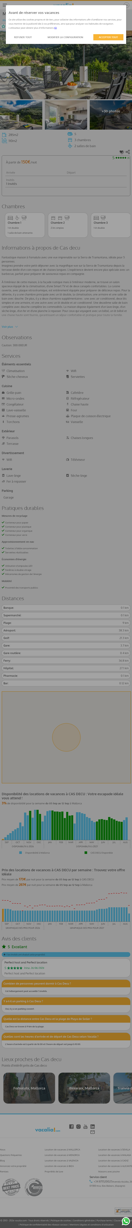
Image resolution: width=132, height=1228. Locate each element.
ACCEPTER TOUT (108, 37)
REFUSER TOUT (23, 37)
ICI (55, 27)
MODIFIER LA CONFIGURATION (65, 37)
